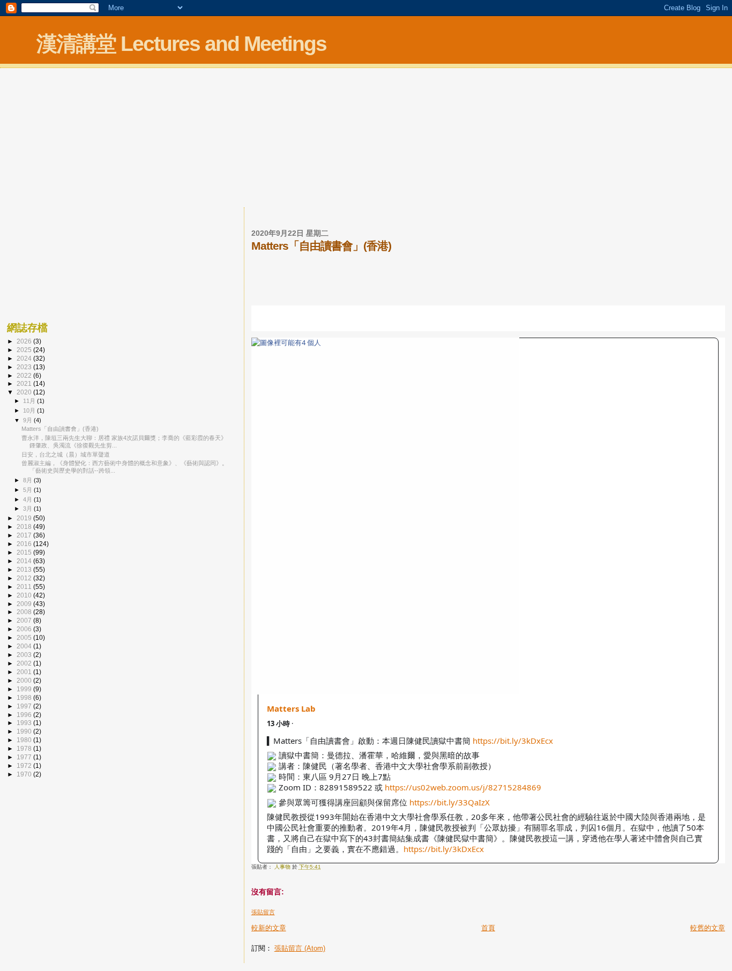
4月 (28, 499)
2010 (25, 595)
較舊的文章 (707, 928)
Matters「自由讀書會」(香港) (60, 428)
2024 (25, 358)
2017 (25, 535)
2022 (25, 375)
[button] (269, 321)
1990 (25, 731)
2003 (25, 654)
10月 (30, 410)
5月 (28, 490)
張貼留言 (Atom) (299, 948)
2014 (25, 560)
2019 (25, 517)
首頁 (488, 928)
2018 (25, 526)
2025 (25, 349)
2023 (25, 366)
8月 (28, 480)
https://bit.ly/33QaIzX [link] (449, 802)
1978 (25, 748)
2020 (25, 392)
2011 (25, 586)
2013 (25, 569)
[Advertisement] (366, 139)
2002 (25, 663)
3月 (28, 508)
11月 (30, 401)
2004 (25, 646)
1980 (25, 739)
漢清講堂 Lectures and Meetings (181, 43)
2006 (25, 628)
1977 (25, 756)
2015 (25, 552)
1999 (25, 688)
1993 (25, 722)
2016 (25, 543)
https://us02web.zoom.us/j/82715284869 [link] (463, 787)
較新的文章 (268, 928)
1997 (25, 706)
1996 (25, 714)
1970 (25, 774)
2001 (25, 671)
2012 (25, 577)
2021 (25, 383)
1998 (25, 697)
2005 (25, 637)
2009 (25, 603)
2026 (25, 341)
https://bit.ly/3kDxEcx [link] (513, 740)
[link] (488, 516)
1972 (25, 765)
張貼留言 (263, 912)
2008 (25, 611)
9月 (28, 420)
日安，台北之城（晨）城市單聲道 (65, 454)
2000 (25, 680)
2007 (25, 620)
